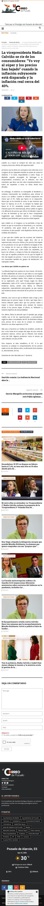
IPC (24, 362)
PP (13, 837)
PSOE (19, 837)
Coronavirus (7, 824)
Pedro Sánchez (35, 830)
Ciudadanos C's (17, 821)
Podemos (22, 834)
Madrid (28, 827)
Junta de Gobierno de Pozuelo (13, 827)
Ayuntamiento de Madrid (11, 818)
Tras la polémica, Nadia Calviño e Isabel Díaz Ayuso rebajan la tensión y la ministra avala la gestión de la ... (21, 665)
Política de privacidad (25, 735)
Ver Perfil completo (8, 785)
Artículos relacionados (10, 432)
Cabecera (6, 821)
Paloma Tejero (23, 830)
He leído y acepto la (19, 735)
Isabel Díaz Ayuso (20, 824)
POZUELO (6, 837)
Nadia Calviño (31, 362)
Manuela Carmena (9, 830)
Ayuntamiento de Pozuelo (30, 818)
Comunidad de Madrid (33, 821)
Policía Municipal (33, 834)
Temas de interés (7, 39)
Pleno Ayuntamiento (9, 834)
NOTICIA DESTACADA (9, 638)
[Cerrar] (37, 892)
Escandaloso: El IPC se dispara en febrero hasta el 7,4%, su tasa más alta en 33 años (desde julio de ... (20, 466)
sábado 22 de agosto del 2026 (11, 1)
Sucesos (26, 837)
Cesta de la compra (14, 362)
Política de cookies (21, 903)
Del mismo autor (26, 432)
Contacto (4, 787)
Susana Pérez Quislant (10, 840)
